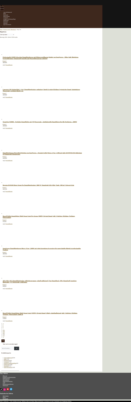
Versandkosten (8, 65)
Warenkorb (5, 398)
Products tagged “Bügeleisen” (9, 29)
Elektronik (6, 20)
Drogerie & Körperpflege (9, 19)
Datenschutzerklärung (8, 384)
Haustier (5, 23)
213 (4, 330)
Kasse (4, 397)
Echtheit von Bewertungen (9, 377)
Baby (4, 13)
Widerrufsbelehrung (7, 381)
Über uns (5, 376)
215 (4, 333)
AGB (4, 382)
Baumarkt (5, 15)
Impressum (5, 385)
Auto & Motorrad (7, 12)
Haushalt (5, 22)
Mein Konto (6, 396)
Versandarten (6, 380)
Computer (5, 17)
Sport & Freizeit (7, 24)
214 (4, 331)
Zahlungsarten (6, 378)
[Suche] (16, 348)
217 (4, 335)
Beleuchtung (6, 16)
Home (1, 29)
